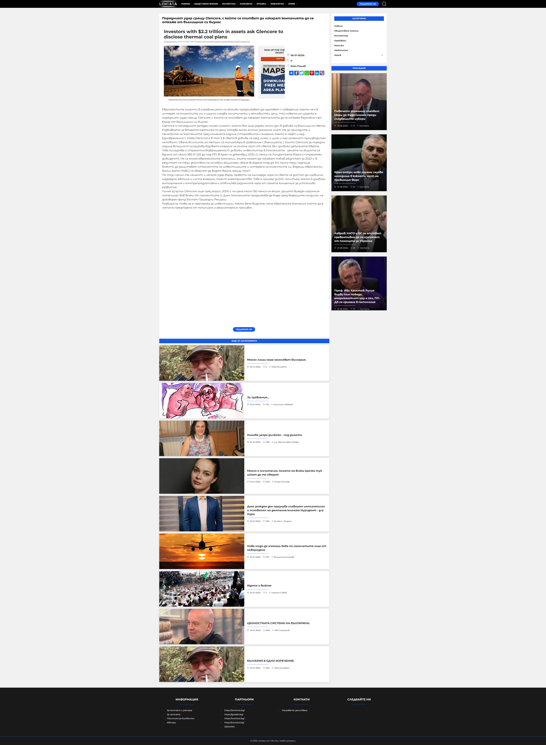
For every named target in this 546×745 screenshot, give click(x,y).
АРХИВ (291, 4)
